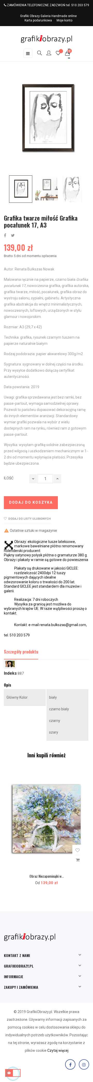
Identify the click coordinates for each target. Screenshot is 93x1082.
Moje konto (64, 20)
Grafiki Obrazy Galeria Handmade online (48, 16)
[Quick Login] (46, 53)
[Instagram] (84, 1064)
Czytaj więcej (57, 1050)
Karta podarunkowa (38, 20)
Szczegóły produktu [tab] (21, 652)
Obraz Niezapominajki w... (46, 876)
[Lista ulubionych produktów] (58, 54)
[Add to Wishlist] (77, 850)
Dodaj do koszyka (31, 502)
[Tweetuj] (13, 235)
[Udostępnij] (5, 235)
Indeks (10, 673)
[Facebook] (70, 1064)
